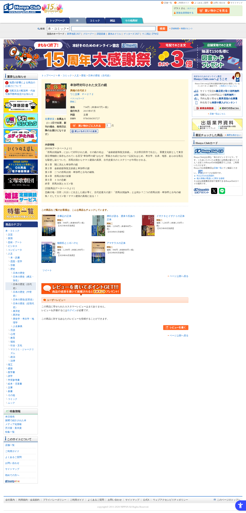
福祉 (12, 341)
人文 (10, 253)
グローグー (88, 34)
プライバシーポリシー (54, 499)
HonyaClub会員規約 (205, 176)
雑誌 (112, 20)
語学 (10, 376)
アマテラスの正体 (116, 243)
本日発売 (10, 416)
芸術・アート (15, 242)
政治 (12, 357)
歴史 (12, 269)
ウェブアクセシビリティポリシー (170, 499)
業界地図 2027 (73, 34)
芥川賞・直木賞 (13, 428)
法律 (12, 360)
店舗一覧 (168, 3)
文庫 (10, 387)
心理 (12, 334)
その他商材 (131, 20)
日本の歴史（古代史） (100, 75)
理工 (10, 364)
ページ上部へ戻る (179, 276)
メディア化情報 (13, 424)
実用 (10, 238)
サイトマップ (236, 3)
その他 (11, 395)
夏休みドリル (114, 34)
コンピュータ (15, 249)
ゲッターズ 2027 (131, 34)
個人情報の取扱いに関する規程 (210, 178)
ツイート (47, 270)
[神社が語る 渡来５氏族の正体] (98, 234)
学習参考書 (14, 380)
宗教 (12, 265)
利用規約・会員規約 (28, 499)
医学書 (11, 372)
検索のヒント (187, 28)
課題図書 (101, 34)
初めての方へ (12, 475)
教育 (12, 337)
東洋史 (16, 311)
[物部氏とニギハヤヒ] (48, 261)
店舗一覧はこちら (217, 114)
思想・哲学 (16, 261)
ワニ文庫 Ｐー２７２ (82, 94)
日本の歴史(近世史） (24, 299)
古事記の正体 (64, 216)
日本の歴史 (19, 273)
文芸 (10, 234)
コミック (95, 20)
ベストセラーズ (77, 98)
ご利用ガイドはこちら (228, 86)
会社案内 (10, 499)
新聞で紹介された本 (15, 420)
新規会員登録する (185, 13)
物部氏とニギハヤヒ (67, 243)
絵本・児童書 (15, 383)
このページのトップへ (228, 499)
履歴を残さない (234, 135)
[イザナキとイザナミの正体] (148, 234)
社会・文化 (16, 345)
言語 (12, 330)
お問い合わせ (219, 3)
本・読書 (15, 257)
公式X (146, 499)
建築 (10, 368)
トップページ (57, 20)
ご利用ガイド (183, 3)
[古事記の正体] (48, 234)
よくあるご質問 (201, 3)
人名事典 (17, 326)
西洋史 (16, 314)
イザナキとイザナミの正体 (170, 216)
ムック (11, 402)
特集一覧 (10, 432)
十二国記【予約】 (150, 34)
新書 (10, 391)
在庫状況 (49, 118)
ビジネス (12, 246)
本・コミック (12, 230)
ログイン (191, 8)
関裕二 (73, 102)
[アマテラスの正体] (98, 261)
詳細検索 (175, 28)
